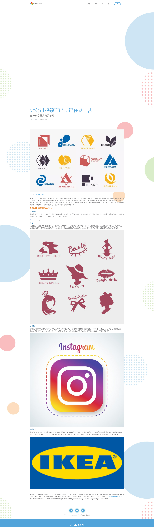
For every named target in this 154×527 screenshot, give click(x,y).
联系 (109, 4)
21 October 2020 (39, 194)
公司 (102, 4)
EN (117, 4)
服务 (88, 4)
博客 (96, 4)
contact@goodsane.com (114, 496)
